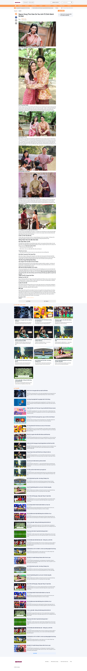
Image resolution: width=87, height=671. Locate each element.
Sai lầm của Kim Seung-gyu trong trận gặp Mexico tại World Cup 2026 (23, 340)
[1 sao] (27, 297)
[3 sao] (30, 297)
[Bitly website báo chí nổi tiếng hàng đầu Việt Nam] (18, 2)
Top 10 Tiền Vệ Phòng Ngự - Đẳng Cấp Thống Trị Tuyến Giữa (39, 495)
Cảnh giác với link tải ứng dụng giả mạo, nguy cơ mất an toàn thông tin (41, 416)
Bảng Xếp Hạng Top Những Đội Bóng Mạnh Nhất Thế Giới (38, 662)
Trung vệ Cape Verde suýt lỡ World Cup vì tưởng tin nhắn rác (43, 340)
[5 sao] (33, 297)
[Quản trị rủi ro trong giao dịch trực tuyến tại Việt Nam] (20, 393)
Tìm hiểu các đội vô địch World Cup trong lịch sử (23, 361)
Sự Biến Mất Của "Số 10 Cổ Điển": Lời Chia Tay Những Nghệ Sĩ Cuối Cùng (41, 548)
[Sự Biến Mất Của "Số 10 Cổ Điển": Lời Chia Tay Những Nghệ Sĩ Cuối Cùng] (20, 551)
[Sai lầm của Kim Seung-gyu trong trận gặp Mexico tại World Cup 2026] (20, 446)
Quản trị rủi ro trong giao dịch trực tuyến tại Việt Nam (23, 320)
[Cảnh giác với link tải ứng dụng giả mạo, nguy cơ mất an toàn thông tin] (20, 420)
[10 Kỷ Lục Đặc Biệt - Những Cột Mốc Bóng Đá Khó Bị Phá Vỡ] (20, 525)
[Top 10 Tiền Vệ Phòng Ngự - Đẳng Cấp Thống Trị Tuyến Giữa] (20, 499)
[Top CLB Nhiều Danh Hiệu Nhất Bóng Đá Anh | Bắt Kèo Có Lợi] (20, 516)
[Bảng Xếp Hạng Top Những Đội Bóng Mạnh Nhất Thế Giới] (20, 666)
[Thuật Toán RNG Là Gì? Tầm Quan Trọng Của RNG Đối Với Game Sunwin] (20, 411)
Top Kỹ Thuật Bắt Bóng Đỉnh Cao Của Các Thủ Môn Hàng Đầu (63, 361)
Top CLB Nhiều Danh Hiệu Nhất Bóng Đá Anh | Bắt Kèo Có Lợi (39, 513)
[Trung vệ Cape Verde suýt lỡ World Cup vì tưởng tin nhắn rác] (20, 455)
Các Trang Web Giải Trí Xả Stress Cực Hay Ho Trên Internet (43, 320)
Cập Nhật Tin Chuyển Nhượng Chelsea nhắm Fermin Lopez (38, 557)
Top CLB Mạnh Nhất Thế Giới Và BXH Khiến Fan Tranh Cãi (38, 504)
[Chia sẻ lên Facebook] (16, 17)
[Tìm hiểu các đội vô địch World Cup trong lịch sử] (20, 472)
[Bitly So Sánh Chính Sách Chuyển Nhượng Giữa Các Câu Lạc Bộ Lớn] (20, 657)
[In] (16, 23)
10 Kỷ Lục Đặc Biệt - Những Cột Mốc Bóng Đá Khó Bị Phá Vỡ (23, 381)
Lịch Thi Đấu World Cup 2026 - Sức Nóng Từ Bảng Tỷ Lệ (43, 361)
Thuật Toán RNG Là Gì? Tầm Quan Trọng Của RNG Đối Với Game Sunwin (41, 408)
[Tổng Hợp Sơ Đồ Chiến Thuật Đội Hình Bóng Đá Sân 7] (20, 534)
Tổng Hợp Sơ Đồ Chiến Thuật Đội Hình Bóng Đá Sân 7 (37, 531)
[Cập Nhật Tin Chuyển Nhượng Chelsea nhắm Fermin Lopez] (20, 560)
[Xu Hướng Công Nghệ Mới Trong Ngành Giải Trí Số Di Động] (20, 402)
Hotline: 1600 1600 (56, 2)
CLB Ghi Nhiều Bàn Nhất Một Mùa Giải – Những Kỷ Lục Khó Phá (39, 539)
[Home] (16, 14)
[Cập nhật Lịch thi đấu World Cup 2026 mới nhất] (20, 464)
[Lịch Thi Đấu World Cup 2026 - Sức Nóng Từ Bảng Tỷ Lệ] (20, 481)
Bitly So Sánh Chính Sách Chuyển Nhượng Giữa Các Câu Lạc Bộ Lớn (40, 654)
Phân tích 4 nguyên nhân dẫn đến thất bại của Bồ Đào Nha (63, 320)
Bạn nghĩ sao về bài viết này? (22, 297)
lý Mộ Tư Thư (23, 18)
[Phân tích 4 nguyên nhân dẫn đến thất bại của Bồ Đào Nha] (20, 437)
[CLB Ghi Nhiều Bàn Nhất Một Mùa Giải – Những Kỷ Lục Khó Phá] (20, 543)
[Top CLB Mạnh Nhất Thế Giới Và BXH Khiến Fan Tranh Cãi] (20, 507)
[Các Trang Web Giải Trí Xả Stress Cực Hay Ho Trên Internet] (20, 428)
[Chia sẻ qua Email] (16, 20)
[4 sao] (31, 297)
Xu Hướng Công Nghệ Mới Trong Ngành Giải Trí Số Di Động (38, 399)
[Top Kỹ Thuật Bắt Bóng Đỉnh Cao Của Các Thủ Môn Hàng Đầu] (20, 490)
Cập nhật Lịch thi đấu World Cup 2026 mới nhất (63, 340)
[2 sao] (28, 297)
